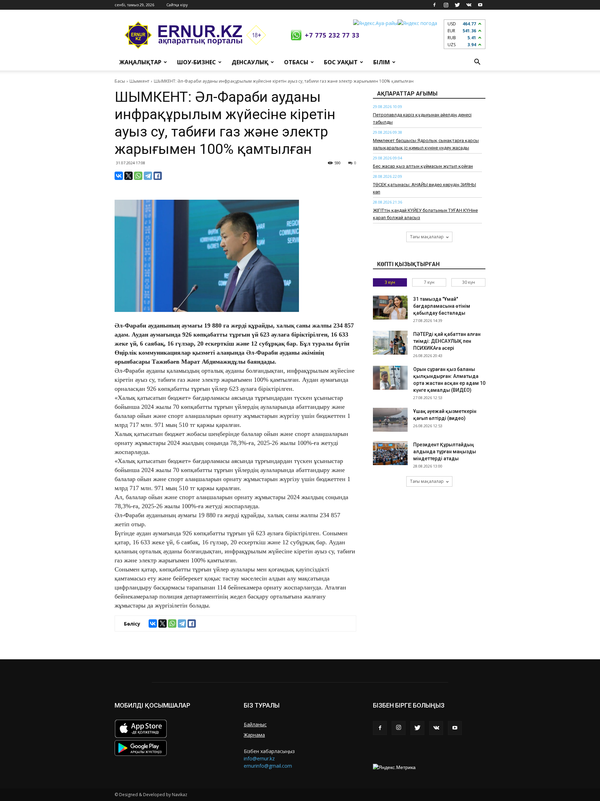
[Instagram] (446, 5)
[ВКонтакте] (119, 176)
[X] (128, 176)
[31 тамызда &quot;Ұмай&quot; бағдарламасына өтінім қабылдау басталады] (390, 308)
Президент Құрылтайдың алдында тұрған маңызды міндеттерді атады (444, 451)
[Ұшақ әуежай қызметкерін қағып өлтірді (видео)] (390, 420)
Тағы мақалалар (427, 237)
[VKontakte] (469, 5)
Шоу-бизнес (196, 62)
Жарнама (254, 735)
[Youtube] (480, 5)
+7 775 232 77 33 (332, 35)
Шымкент (139, 81)
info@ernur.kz (259, 758)
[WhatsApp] (138, 176)
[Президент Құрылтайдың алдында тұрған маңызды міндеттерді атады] (390, 453)
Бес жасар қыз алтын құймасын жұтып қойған (423, 166)
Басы (120, 81)
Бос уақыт (341, 62)
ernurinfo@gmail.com (268, 765)
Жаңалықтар (140, 62)
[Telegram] (148, 176)
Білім (381, 62)
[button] (477, 62)
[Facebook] (434, 5)
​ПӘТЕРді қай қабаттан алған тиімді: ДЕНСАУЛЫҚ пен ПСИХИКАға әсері (447, 341)
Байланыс (255, 724)
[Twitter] (457, 5)
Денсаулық (250, 62)
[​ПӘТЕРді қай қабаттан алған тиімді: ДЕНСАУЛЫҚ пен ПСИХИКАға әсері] (390, 343)
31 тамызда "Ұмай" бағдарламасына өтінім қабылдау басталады (441, 306)
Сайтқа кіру (177, 4)
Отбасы (296, 62)
